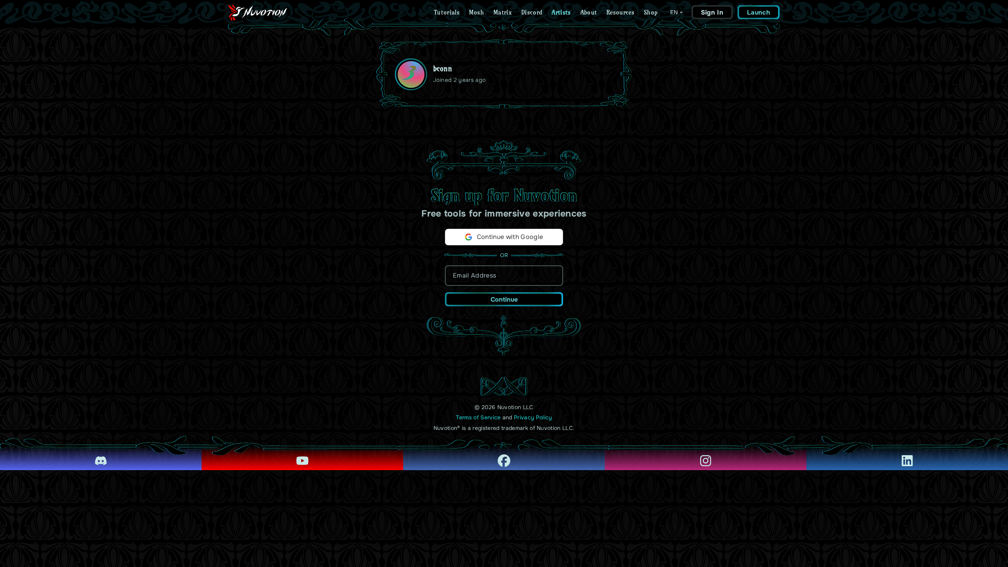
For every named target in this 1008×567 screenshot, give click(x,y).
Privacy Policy (533, 417)
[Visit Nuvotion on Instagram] (705, 455)
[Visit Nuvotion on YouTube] (302, 455)
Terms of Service (478, 417)
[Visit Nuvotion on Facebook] (504, 455)
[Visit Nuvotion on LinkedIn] (907, 455)
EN (674, 12)
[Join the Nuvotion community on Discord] (101, 455)
